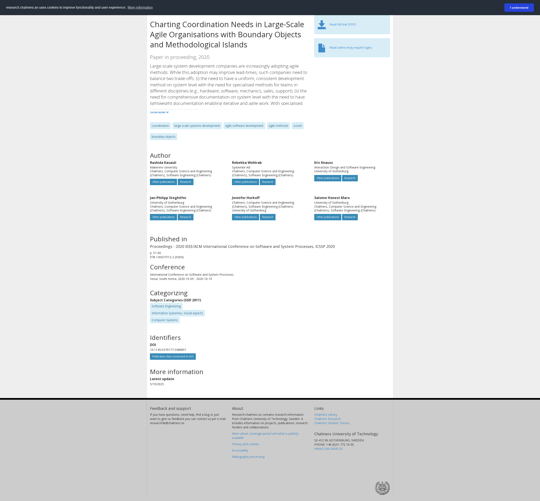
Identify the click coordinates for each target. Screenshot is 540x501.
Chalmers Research (327, 419)
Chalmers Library (325, 415)
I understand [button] (519, 7)
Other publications (163, 182)
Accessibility (240, 450)
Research (185, 182)
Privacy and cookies (245, 444)
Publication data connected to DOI (172, 356)
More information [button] (140, 7)
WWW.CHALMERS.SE (328, 449)
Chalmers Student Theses (331, 423)
